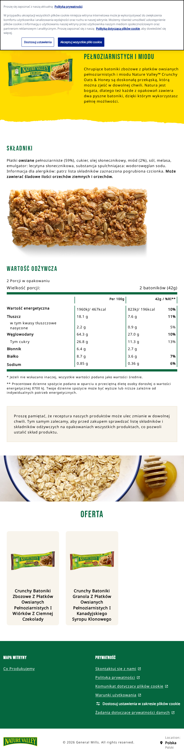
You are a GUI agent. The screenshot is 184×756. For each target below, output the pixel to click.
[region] (92, 25)
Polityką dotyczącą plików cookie (118, 29)
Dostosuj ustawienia (37, 42)
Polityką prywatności (68, 6)
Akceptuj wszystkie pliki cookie (81, 42)
